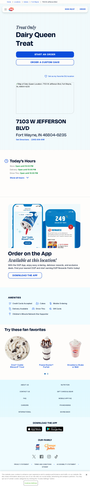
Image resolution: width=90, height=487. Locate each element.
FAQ (24, 398)
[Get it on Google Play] (54, 429)
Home (9, 2)
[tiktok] (56, 456)
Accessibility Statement (66, 464)
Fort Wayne (35, 2)
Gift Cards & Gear (65, 391)
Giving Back (65, 412)
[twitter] (34, 456)
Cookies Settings (31, 483)
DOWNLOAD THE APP (25, 275)
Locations (17, 2)
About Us (25, 385)
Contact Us (25, 391)
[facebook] (41, 456)
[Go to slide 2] (47, 373)
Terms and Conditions (42, 464)
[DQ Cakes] (37, 447)
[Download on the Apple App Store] (34, 429)
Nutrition (65, 385)
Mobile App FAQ (65, 398)
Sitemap (45, 467)
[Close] (86, 474)
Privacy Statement (21, 464)
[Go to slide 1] (45, 373)
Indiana (26, 2)
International (25, 412)
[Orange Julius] (50, 447)
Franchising (65, 405)
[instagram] (49, 456)
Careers (25, 405)
